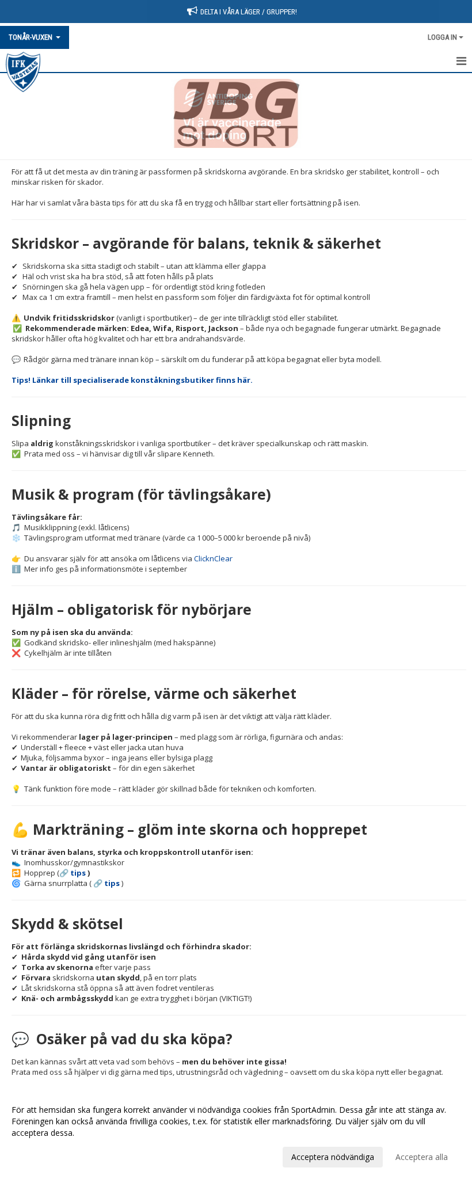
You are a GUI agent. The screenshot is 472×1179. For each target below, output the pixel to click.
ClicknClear (213, 558)
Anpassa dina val (43, 1155)
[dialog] (236, 1133)
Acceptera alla (421, 1156)
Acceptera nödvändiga (332, 1156)
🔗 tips (72, 873)
